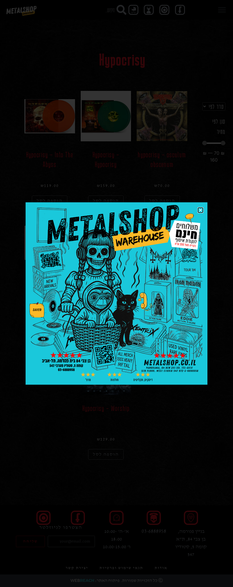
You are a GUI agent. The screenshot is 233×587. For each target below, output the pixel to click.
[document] (116, 293)
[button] (200, 210)
